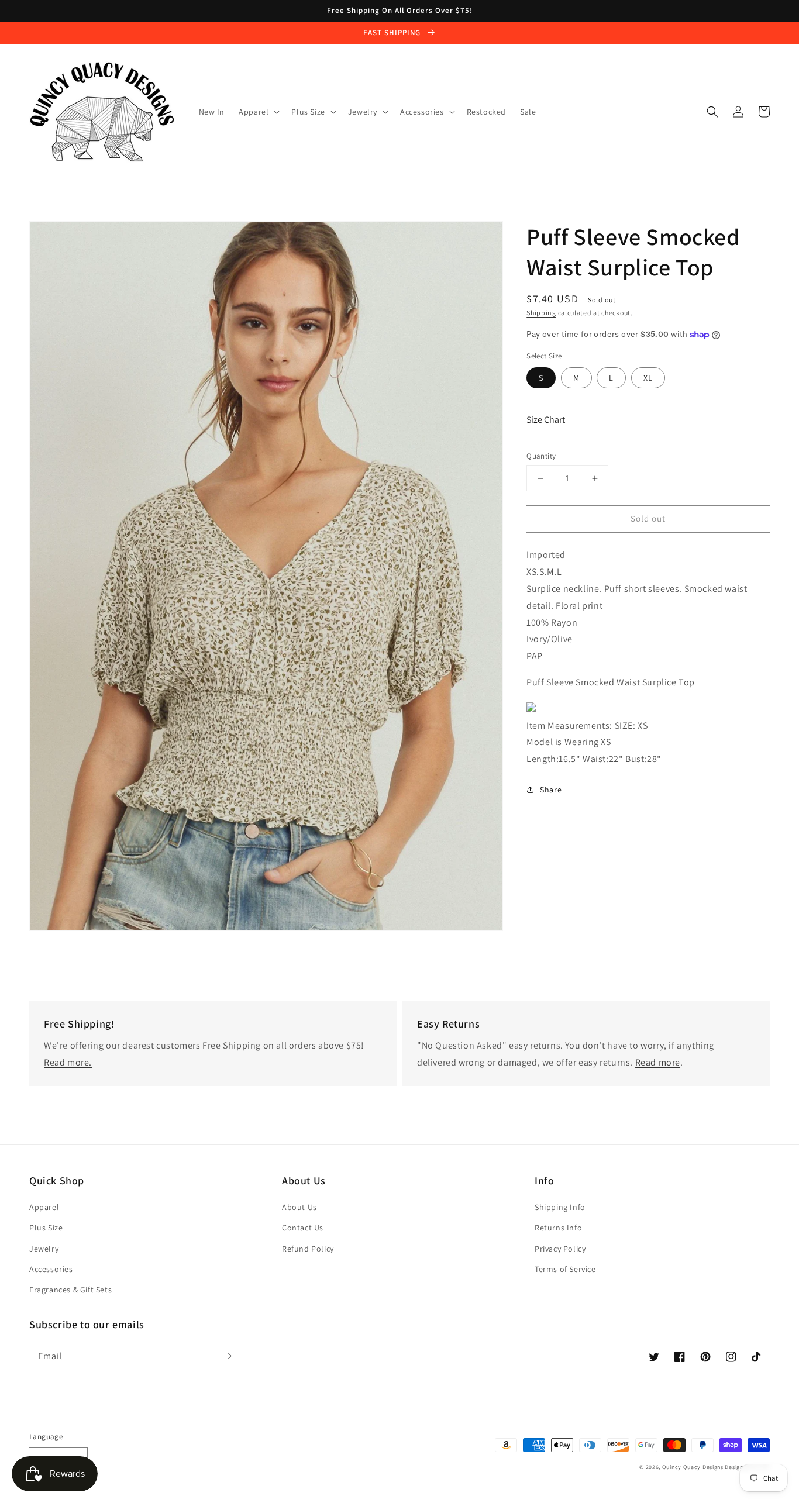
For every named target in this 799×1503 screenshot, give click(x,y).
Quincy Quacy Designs (693, 1467)
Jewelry (43, 1248)
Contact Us (302, 1227)
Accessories (51, 1269)
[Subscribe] (227, 1356)
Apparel (44, 1207)
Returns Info (558, 1227)
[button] (712, 112)
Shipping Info (560, 1207)
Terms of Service (565, 1269)
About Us (299, 1207)
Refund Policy (308, 1248)
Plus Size (46, 1227)
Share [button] (551, 789)
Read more (657, 1062)
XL (648, 378)
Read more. (68, 1062)
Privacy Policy (560, 1248)
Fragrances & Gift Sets (70, 1289)
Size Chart (545, 419)
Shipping (541, 312)
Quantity (541, 456)
